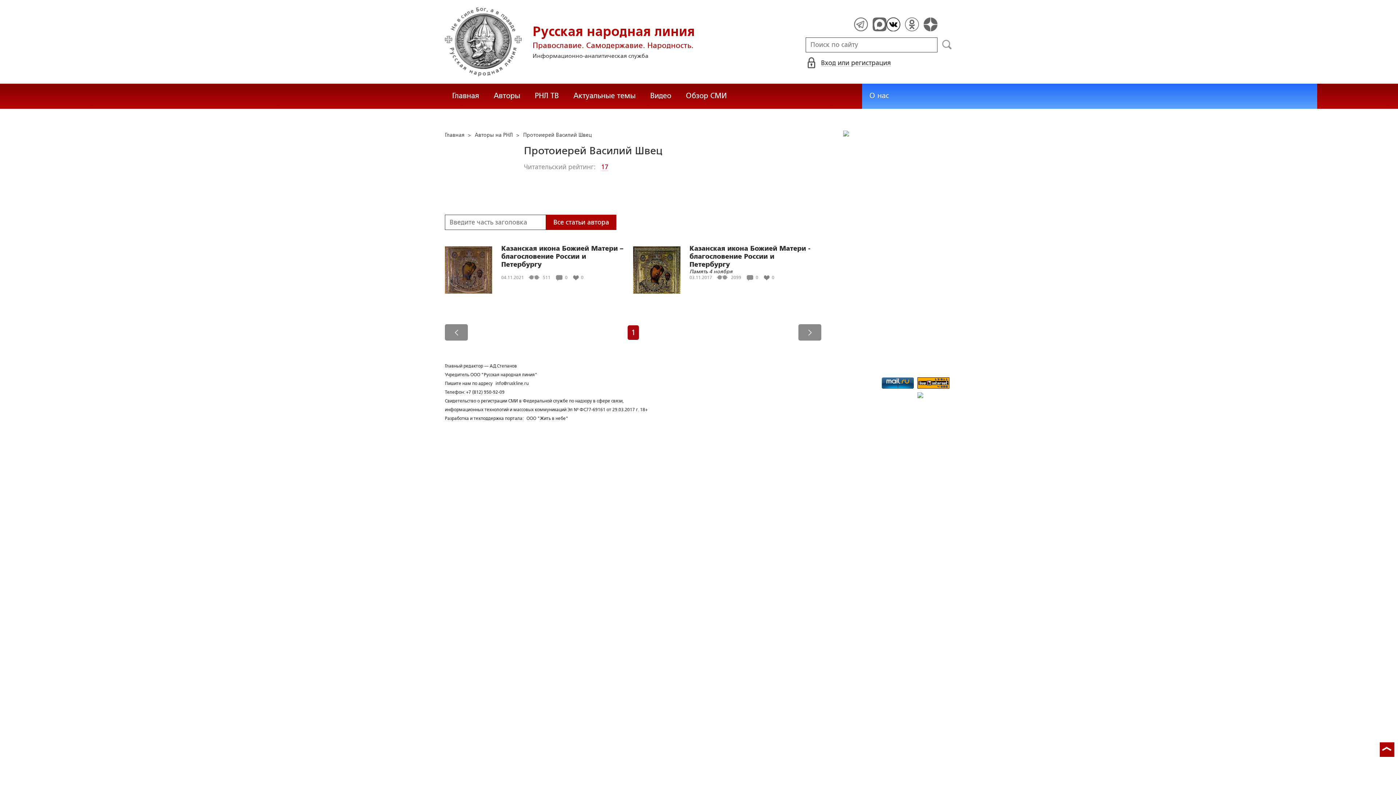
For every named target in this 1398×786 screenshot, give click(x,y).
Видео (660, 96)
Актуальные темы (604, 96)
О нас (879, 96)
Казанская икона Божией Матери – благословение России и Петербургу (562, 256)
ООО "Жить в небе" (547, 418)
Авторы (507, 96)
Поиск (947, 45)
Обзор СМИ (706, 96)
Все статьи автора (581, 222)
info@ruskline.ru (512, 383)
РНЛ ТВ (547, 96)
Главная (465, 96)
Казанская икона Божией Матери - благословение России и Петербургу (750, 256)
